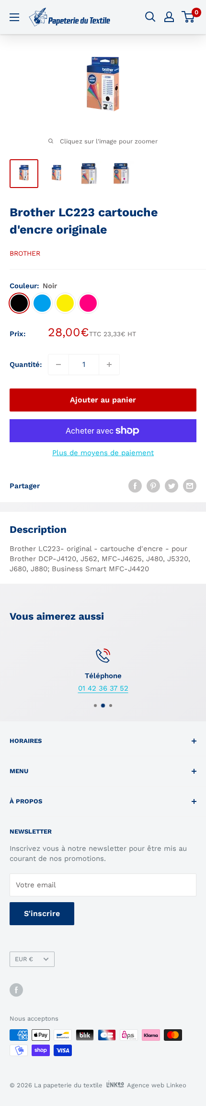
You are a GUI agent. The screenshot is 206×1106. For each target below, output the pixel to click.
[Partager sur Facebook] (135, 486)
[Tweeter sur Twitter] (171, 486)
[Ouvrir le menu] (14, 17)
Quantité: (26, 364)
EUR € (24, 959)
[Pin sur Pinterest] (153, 486)
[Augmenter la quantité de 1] (109, 364)
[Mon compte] (169, 17)
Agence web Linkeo (156, 1085)
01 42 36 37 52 (103, 688)
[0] (189, 17)
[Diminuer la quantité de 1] (58, 364)
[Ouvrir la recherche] (150, 17)
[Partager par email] (189, 486)
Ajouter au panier (103, 399)
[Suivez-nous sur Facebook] (16, 990)
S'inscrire (42, 913)
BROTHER (25, 253)
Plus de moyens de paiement (103, 452)
